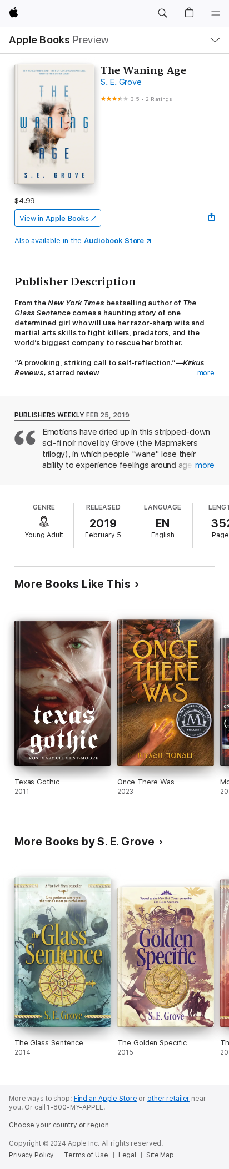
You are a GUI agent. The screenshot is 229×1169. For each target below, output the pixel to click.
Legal (127, 1155)
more (206, 373)
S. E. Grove (121, 82)
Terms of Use (86, 1155)
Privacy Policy (31, 1155)
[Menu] (215, 13)
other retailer (168, 1098)
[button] (162, 13)
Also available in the (79, 240)
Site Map (160, 1155)
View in (54, 218)
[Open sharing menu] (211, 218)
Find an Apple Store (105, 1098)
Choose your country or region (59, 1125)
